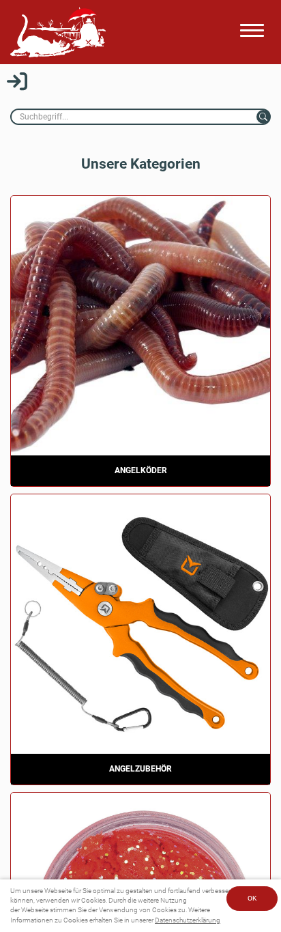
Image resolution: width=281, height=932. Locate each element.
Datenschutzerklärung (187, 920)
